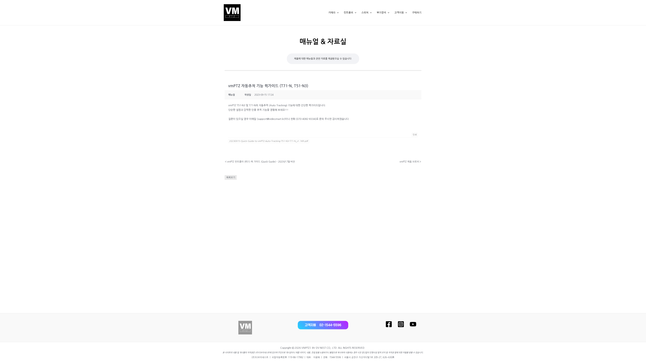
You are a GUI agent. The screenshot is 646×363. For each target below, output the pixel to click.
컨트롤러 (348, 12)
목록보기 (230, 177)
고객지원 (399, 12)
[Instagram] (401, 324)
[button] (337, 12)
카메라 (331, 12)
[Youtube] (413, 324)
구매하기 (416, 12)
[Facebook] (388, 324)
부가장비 (381, 12)
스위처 (364, 12)
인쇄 (415, 135)
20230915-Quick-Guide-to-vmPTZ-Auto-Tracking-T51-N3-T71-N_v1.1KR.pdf (268, 141)
